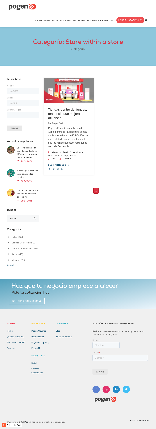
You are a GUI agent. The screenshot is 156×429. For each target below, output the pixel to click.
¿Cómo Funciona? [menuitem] (61, 20)
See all (10, 265)
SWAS (73, 155)
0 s (54, 158)
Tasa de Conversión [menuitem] (16, 342)
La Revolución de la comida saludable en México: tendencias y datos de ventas (27, 152)
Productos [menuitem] (79, 20)
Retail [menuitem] (34, 363)
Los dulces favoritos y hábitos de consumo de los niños (27, 193)
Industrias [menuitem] (93, 20)
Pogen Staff (57, 123)
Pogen (28, 422)
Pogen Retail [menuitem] (37, 336)
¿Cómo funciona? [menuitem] (15, 336)
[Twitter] (126, 389)
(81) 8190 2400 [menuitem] (43, 20)
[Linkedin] (116, 389)
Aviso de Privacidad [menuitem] (139, 420)
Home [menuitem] (10, 331)
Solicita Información (130, 20)
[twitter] (54, 169)
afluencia (56, 152)
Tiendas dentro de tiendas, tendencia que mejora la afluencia (67, 114)
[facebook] (49, 169)
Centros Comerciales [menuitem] (37, 370)
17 (68, 158)
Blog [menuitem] (112, 20)
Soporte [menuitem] (11, 348)
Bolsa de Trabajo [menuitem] (64, 336)
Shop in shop (61, 155)
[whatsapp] (62, 169)
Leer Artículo (57, 165)
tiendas (17, 254)
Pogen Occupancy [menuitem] (40, 342)
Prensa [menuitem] (104, 20)
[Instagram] (106, 389)
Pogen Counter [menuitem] (38, 331)
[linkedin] (58, 169)
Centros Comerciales (24, 242)
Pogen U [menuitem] (35, 348)
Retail (65, 152)
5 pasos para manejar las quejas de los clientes (27, 173)
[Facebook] (96, 389)
